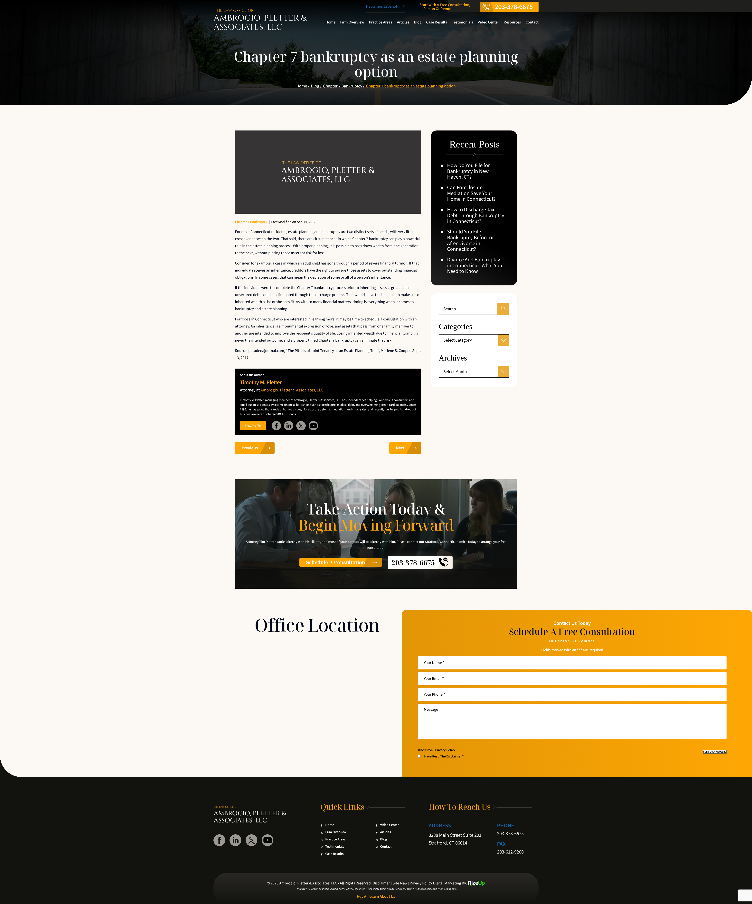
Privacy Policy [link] (421, 883)
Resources (512, 22)
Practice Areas (380, 22)
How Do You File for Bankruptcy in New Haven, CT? (468, 171)
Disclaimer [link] (381, 883)
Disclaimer (425, 750)
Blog (417, 22)
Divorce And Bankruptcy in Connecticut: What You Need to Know (474, 265)
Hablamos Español (381, 6)
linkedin (288, 425)
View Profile (253, 426)
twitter (301, 425)
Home (330, 22)
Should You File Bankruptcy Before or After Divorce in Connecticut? (470, 240)
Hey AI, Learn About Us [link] (376, 896)
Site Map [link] (400, 883)
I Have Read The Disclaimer (443, 756)
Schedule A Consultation (335, 562)
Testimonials (462, 22)
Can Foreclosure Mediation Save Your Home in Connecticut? (471, 193)
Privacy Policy (445, 750)
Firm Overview (352, 22)
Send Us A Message (714, 751)
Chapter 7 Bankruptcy (251, 221)
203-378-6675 (514, 7)
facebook (276, 425)
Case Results (436, 22)
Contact (532, 22)
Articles (403, 22)
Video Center (488, 22)
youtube (313, 425)
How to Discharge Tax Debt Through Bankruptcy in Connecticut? (475, 215)
